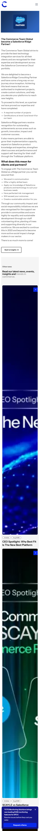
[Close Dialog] (35, 809)
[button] (36, 4)
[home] (4, 4)
